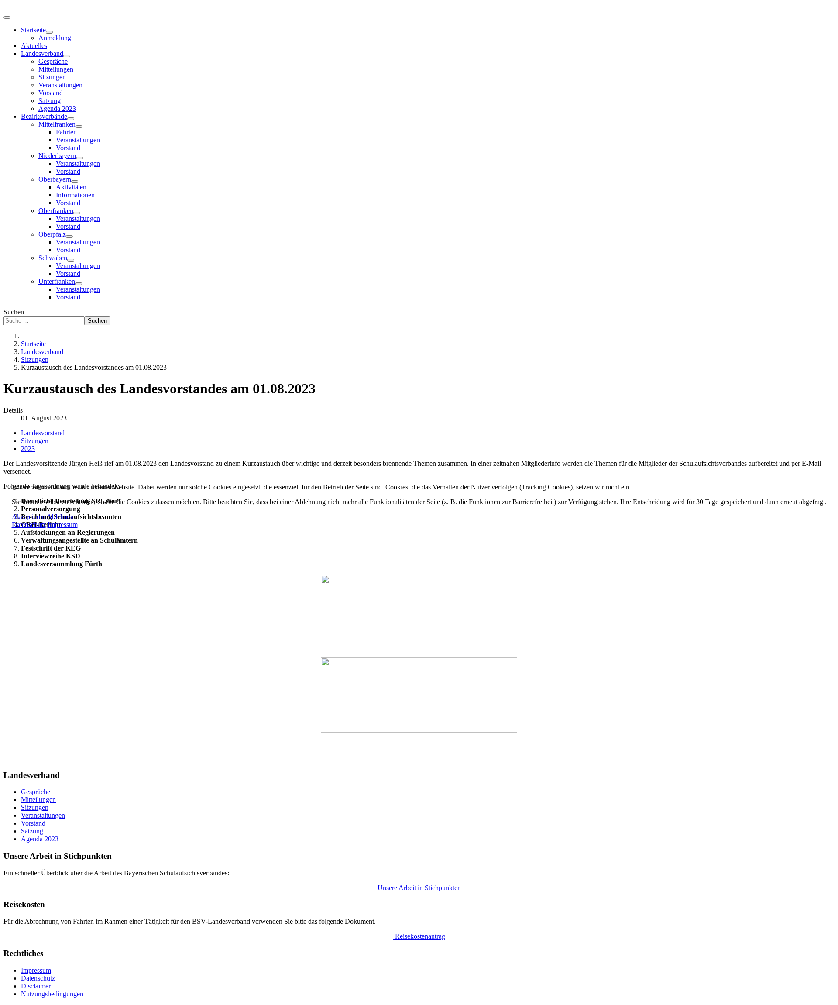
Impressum (63, 524)
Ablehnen (60, 516)
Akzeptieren (28, 516)
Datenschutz (29, 524)
